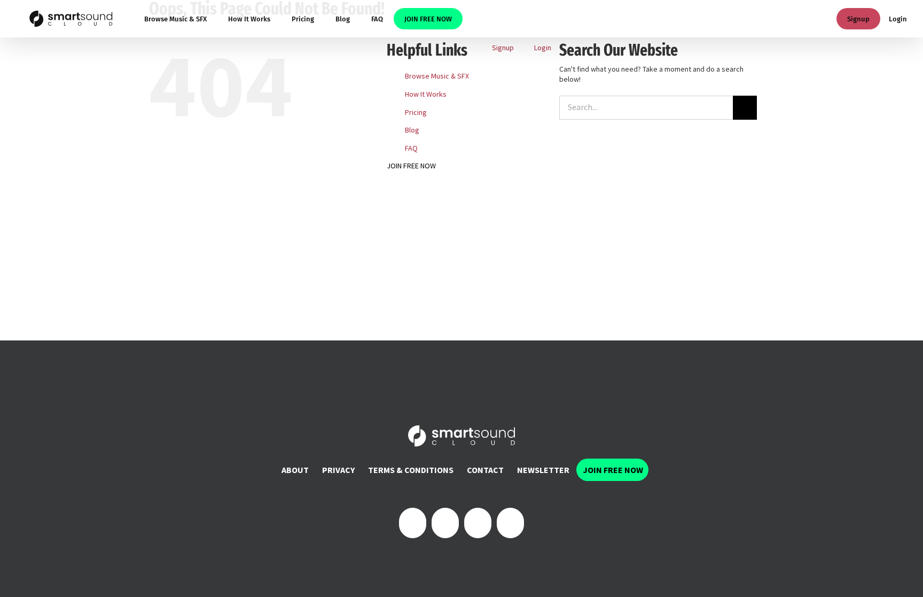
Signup (858, 19)
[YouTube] (510, 523)
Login (898, 19)
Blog (412, 130)
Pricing (416, 112)
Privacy (338, 469)
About (295, 469)
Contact (485, 469)
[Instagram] (477, 523)
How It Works (426, 94)
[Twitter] (445, 523)
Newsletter (543, 469)
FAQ (411, 148)
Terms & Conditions (410, 469)
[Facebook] (412, 523)
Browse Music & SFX (437, 76)
